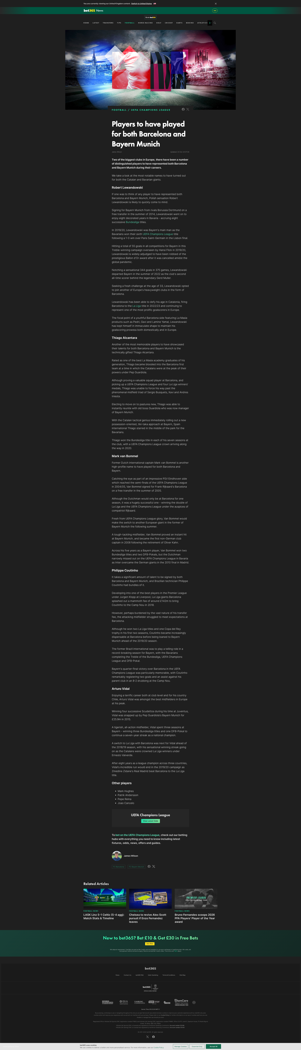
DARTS (179, 23)
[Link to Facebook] (183, 111)
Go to (147, 17)
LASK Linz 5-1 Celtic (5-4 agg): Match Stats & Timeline (103, 916)
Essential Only (197, 1046)
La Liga (136, 305)
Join (215, 10)
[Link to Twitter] (187, 111)
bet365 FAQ (139, 975)
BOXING (190, 23)
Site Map (182, 975)
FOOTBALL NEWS (90, 911)
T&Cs (175, 951)
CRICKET (169, 23)
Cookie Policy (159, 1047)
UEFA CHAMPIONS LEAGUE (151, 109)
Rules (117, 975)
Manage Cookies (180, 1046)
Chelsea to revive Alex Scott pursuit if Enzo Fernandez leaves (147, 918)
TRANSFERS (108, 23)
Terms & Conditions (168, 975)
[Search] (215, 22)
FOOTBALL (130, 23)
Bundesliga (132, 222)
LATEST (96, 23)
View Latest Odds (150, 821)
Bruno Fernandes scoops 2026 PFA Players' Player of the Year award (195, 918)
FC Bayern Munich (136, 867)
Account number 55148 (177, 1025)
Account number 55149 (177, 1027)
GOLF (159, 23)
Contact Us (127, 975)
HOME (86, 23)
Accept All (213, 1046)
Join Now (149, 944)
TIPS (119, 23)
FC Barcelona (118, 867)
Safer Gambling (153, 975)
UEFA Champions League (158, 234)
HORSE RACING (145, 23)
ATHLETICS (202, 23)
